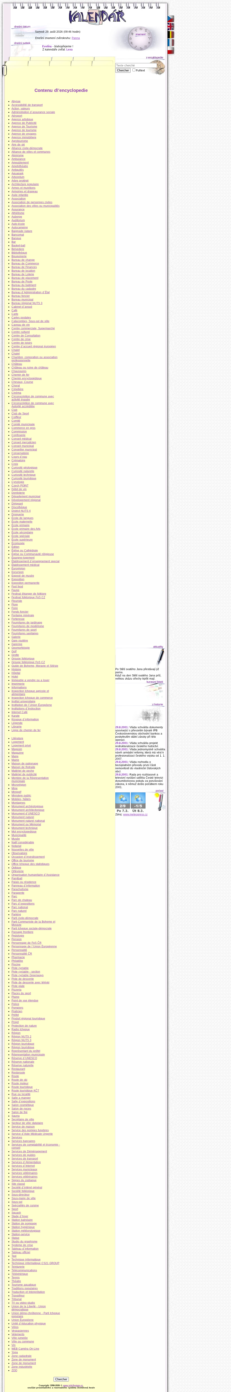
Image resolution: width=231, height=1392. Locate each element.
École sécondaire (22, 532)
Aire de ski (18, 144)
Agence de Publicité (24, 123)
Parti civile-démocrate (25, 918)
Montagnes (18, 802)
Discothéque (19, 507)
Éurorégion (18, 568)
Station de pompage (24, 1223)
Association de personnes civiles (32, 202)
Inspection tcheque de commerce (32, 697)
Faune (15, 590)
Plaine (15, 997)
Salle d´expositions (23, 1101)
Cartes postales (21, 317)
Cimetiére (17, 389)
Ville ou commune (23, 1341)
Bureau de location (23, 270)
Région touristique (23, 1043)
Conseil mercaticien (24, 442)
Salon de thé (20, 1112)
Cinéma (16, 392)
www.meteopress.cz (135, 814)
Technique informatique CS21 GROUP (35, 1263)
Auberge (17, 216)
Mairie (15, 760)
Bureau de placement (25, 278)
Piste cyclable (20, 968)
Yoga (15, 1352)
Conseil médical (22, 438)
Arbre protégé (20, 180)
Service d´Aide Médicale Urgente (32, 1133)
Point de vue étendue (25, 1000)
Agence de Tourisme (24, 126)
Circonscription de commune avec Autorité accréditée (33, 405)
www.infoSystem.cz (73, 1385)
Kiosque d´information (25, 719)
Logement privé (21, 745)
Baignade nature (22, 231)
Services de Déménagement (29, 1151)
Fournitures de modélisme (28, 626)
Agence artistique (22, 119)
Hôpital (16, 673)
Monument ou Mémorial (26, 824)
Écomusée (18, 543)
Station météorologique (26, 1230)
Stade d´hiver (20, 1216)
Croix (15, 464)
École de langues (22, 518)
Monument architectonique (28, 810)
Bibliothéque (19, 252)
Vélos (15, 1327)
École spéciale (21, 536)
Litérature (17, 738)
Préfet (15, 1015)
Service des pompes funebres (30, 1130)
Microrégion (19, 784)
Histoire (16, 669)
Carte (15, 314)
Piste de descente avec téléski (30, 982)
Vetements (18, 1334)
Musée (16, 838)
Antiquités (18, 169)
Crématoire (18, 460)
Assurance (18, 209)
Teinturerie (18, 1266)
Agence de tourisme (24, 130)
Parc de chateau (22, 900)
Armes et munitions (23, 187)
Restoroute (18, 1072)
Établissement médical (25, 564)
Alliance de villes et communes (31, 151)
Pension (17, 939)
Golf (14, 651)
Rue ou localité (21, 1094)
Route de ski (19, 1079)
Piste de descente (23, 978)
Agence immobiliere (24, 137)
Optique (16, 867)
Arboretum (18, 177)
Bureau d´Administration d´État (31, 292)
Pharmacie (18, 957)
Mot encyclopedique (24, 831)
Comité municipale (23, 424)
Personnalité (19, 950)
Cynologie (18, 482)
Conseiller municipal (24, 449)
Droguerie (18, 514)
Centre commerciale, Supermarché (33, 328)
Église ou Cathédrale (25, 550)
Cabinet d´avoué (22, 306)
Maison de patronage (25, 763)
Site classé (18, 1183)
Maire (15, 756)
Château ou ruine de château (30, 367)
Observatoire (19, 853)
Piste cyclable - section (26, 971)
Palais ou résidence (24, 882)
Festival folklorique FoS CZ (28, 597)
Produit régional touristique (28, 1018)
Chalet (16, 350)
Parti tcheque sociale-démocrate (32, 928)
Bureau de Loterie (23, 274)
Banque (16, 238)
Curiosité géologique (24, 467)
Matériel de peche (23, 770)
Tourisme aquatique (24, 1284)
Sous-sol (17, 1201)
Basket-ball (18, 245)
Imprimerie (18, 683)
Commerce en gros (23, 428)
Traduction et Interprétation (28, 1292)
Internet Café (20, 712)
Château (17, 364)
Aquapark (17, 173)
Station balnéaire (22, 1219)
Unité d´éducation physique (29, 1323)
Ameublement (20, 162)
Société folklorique (23, 1191)
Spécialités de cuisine (25, 1205)
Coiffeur (16, 417)
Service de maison (23, 1126)
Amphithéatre (20, 166)
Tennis (16, 1277)
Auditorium (18, 220)
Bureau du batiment (24, 285)
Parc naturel (19, 910)
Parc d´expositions (23, 903)
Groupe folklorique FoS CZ (28, 662)
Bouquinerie (19, 256)
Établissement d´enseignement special (36, 561)
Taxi (14, 1256)
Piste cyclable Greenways (28, 975)
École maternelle (22, 521)
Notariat (16, 846)
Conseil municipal (23, 446)
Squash (16, 1212)
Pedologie (18, 935)
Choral (16, 385)
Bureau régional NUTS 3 (27, 303)
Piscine (16, 964)
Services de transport (25, 1158)
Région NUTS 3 (21, 1040)
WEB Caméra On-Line (25, 1348)
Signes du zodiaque (24, 1180)
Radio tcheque (21, 1029)
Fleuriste (17, 601)
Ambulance (18, 159)
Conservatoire (20, 453)
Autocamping (20, 227)
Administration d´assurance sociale (33, 112)
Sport (15, 1209)
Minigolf (16, 792)
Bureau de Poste (22, 281)
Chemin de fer (20, 374)
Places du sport (21, 993)
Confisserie (18, 435)
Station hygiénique (23, 1227)
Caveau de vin (21, 324)
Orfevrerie (18, 871)
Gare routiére (20, 640)
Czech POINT (20, 485)
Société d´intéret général (27, 1187)
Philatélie (17, 960)
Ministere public (21, 795)
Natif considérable (23, 842)
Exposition (18, 579)
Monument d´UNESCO (26, 813)
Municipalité (19, 835)
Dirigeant (17, 503)
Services (17, 1137)
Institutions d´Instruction (26, 708)
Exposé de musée (23, 575)
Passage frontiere (22, 932)
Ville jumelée (20, 1338)
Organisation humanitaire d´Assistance (36, 874)
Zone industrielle (22, 1366)
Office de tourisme (23, 860)
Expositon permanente (25, 583)
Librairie (17, 726)
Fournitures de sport (24, 629)
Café (14, 310)
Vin (14, 1345)
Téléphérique (20, 1274)
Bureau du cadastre (24, 288)
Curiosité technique (24, 474)
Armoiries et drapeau (25, 191)
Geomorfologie (21, 647)
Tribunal (17, 1299)
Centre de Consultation (26, 335)
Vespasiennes (20, 1330)
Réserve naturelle (23, 1065)
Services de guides (23, 1155)
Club (14, 410)
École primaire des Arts (26, 528)
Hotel (15, 676)
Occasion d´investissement (28, 856)
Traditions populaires (25, 1288)
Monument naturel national (28, 820)
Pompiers (17, 1007)
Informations (19, 687)
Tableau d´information (25, 1248)
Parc (14, 896)
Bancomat (18, 234)
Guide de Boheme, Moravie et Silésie (35, 665)
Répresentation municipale (28, 1054)
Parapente (18, 892)
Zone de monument (24, 1359)
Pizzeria (16, 989)
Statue (15, 1238)
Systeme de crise (22, 1245)
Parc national (20, 907)
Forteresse (18, 619)
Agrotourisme (20, 141)
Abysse (16, 101)
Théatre (16, 1281)
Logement (18, 742)
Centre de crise (21, 339)
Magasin (17, 749)
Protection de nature (24, 1025)
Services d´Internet (23, 1165)
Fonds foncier (20, 611)
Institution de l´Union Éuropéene (32, 705)
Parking (16, 914)
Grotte (15, 655)
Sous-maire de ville (24, 1198)
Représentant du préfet (26, 1051)
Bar (14, 241)
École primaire (21, 525)
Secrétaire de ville (23, 1119)
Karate (16, 715)
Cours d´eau (19, 456)
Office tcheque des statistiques (30, 864)
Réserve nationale (23, 1061)
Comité (16, 420)
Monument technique (25, 828)
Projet (15, 1022)
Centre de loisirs (22, 342)
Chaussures (19, 371)
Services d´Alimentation (26, 1162)
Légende (17, 723)
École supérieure (22, 539)
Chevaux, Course (22, 382)
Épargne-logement (23, 557)
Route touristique (22, 1087)
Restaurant (18, 1069)
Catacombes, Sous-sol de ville (30, 321)
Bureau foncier (21, 296)
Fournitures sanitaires (25, 633)
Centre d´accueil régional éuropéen (34, 346)
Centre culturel (21, 332)
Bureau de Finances (24, 267)
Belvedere (18, 249)
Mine (15, 788)
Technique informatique (26, 1259)
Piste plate (18, 986)
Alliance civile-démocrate (27, 148)
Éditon (15, 546)
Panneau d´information (26, 885)
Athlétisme (18, 213)
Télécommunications (24, 1270)
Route (15, 1076)
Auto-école (18, 223)
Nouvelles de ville (23, 849)
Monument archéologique (27, 806)
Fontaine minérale (23, 615)
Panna (76, 38)
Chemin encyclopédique (27, 378)
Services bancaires (23, 1141)
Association (19, 198)
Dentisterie (18, 492)
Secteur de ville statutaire (27, 1123)
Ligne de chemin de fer (26, 730)
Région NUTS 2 (21, 1036)
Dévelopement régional (26, 500)
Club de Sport (20, 413)
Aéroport (17, 115)
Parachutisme (20, 889)
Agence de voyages (24, 133)
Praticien (17, 1011)
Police (15, 1004)
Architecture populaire (25, 184)
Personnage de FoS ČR (27, 942)
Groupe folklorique (23, 658)
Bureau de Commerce (25, 263)
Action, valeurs (21, 108)
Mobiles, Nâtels (21, 799)
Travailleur (18, 1295)
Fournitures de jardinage (27, 622)
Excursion (18, 572)
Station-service (21, 1234)
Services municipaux (24, 1169)
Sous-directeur (21, 1194)
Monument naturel (23, 817)
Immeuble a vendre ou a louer (30, 680)
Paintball (17, 878)
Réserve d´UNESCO (24, 1058)
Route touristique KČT (25, 1090)
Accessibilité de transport (27, 105)
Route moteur (20, 1083)
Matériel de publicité (24, 774)
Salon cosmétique (23, 1105)
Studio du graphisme (24, 1241)
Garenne (17, 644)
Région (16, 1033)
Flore (15, 604)
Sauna (16, 1115)
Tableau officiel (21, 1252)
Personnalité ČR (22, 953)
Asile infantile (20, 195)
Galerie (16, 637)
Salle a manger (21, 1097)
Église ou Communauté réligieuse (33, 554)
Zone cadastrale (22, 1356)
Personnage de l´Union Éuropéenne (34, 946)
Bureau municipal (22, 299)
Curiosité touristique (24, 478)
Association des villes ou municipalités (36, 205)
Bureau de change (23, 260)
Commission (19, 431)
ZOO (14, 1370)
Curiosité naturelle (23, 471)
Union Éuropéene (23, 1319)
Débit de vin (19, 489)
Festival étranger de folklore (29, 593)
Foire (15, 608)
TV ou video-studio (23, 1302)
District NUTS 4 (21, 510)
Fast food (17, 586)
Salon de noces (21, 1108)
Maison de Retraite (23, 767)
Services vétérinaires (24, 1173)
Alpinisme (18, 155)
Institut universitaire (23, 701)
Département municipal (26, 496)
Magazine (18, 752)
